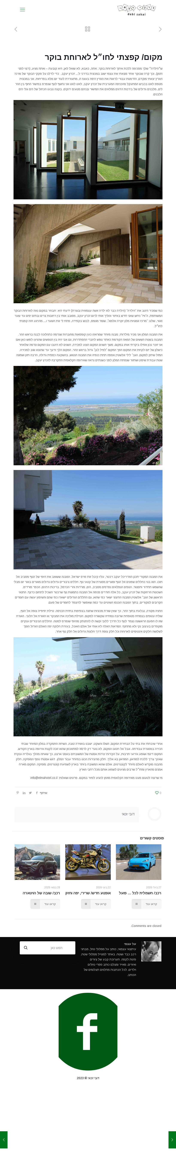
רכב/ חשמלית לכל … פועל (140, 893)
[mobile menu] (22, 9)
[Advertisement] (88, 1122)
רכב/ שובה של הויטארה (41, 893)
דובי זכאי (128, 814)
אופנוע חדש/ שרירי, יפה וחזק (88, 893)
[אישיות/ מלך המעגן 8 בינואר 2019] (4, 1139)
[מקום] (137, 9)
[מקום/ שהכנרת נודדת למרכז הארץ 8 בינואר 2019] (172, 1139)
